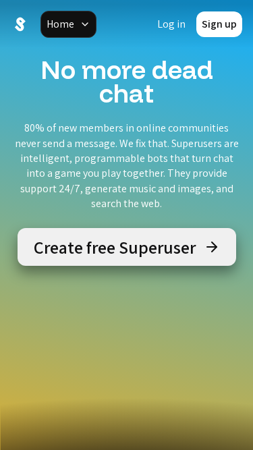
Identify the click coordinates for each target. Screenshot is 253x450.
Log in (171, 24)
